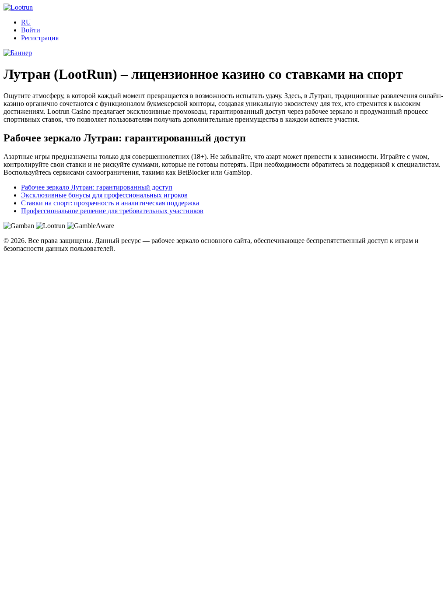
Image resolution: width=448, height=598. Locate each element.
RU (26, 22)
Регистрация (40, 38)
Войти (30, 30)
